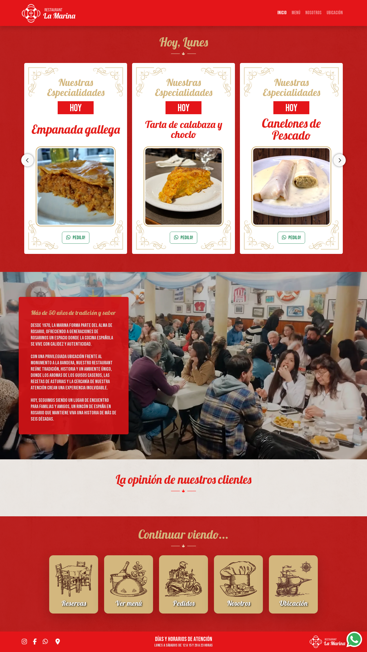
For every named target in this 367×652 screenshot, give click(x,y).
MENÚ (296, 13)
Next (339, 160)
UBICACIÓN (335, 13)
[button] (24, 498)
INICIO (282, 13)
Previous (27, 160)
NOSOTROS (313, 13)
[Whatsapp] (354, 639)
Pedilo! (79, 238)
